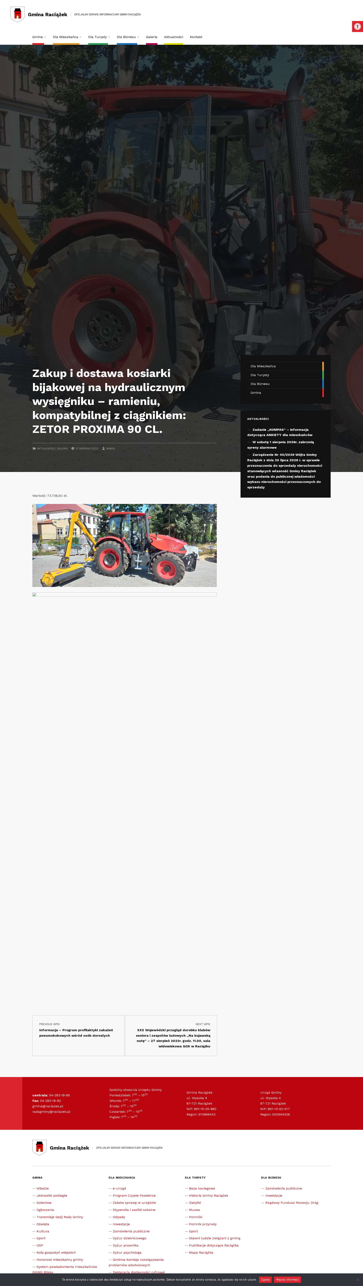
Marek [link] (110, 448)
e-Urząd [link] (119, 1188)
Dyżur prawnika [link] (125, 1245)
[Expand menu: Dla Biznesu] (138, 37)
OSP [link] (40, 1245)
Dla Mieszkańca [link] (65, 37)
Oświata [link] (43, 1224)
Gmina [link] (37, 37)
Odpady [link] (119, 1217)
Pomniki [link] (195, 1217)
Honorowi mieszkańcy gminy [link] (60, 1260)
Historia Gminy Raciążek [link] (208, 1195)
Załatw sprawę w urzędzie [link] (134, 1203)
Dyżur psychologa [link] (127, 1252)
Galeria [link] (151, 37)
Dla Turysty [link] (97, 37)
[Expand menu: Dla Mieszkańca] (80, 37)
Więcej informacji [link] (287, 1279)
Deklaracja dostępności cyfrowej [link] (139, 1272)
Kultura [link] (43, 1231)
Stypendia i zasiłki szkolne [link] (134, 1210)
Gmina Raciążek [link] (47, 14)
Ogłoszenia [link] (45, 1210)
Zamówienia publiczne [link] (131, 1231)
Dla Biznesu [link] (126, 37)
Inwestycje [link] (121, 1224)
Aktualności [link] (173, 37)
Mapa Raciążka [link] (201, 1252)
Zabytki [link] (195, 1203)
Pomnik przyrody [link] (203, 1224)
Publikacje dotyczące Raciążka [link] (214, 1245)
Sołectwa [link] (44, 1203)
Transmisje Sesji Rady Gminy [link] (60, 1217)
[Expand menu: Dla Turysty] (109, 37)
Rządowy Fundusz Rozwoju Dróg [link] (291, 1203)
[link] (357, 26)
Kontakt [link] (196, 37)
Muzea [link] (194, 1210)
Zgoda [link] (265, 1279)
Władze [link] (43, 1188)
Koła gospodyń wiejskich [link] (56, 1252)
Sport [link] (41, 1238)
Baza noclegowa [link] (202, 1188)
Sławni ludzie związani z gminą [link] (214, 1238)
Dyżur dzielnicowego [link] (129, 1238)
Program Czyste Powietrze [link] (134, 1195)
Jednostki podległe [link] (52, 1195)
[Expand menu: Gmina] (45, 37)
